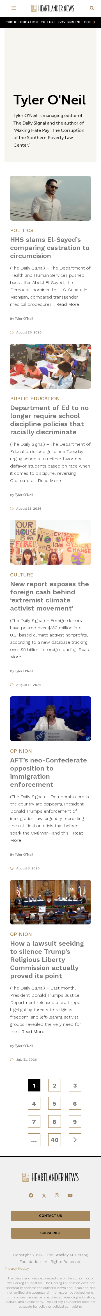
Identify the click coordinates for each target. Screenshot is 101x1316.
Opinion (21, 751)
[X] (44, 1195)
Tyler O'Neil (24, 319)
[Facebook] (30, 1195)
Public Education (22, 22)
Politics (21, 230)
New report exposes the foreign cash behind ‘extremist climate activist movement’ (49, 596)
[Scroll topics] (93, 22)
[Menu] (15, 8)
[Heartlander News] (52, 8)
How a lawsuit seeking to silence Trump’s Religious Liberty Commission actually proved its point (47, 960)
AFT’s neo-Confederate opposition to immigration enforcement (48, 772)
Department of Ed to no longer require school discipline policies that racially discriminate (49, 420)
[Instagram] (57, 1195)
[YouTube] (70, 1195)
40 (54, 1139)
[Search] (91, 8)
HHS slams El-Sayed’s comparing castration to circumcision (49, 248)
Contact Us (50, 1216)
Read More (67, 304)
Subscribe (50, 1233)
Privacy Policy (16, 1268)
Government (69, 22)
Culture (48, 22)
